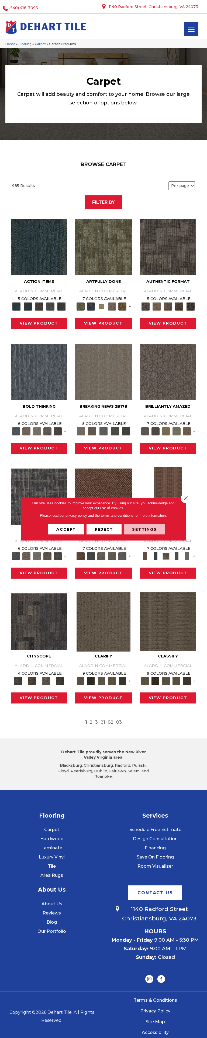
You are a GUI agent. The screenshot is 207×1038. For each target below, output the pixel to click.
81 (103, 722)
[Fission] (47, 431)
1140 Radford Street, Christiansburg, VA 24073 (153, 6)
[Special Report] (92, 431)
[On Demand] (115, 431)
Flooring (25, 44)
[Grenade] (26, 431)
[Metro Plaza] (112, 556)
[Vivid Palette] (122, 306)
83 (119, 722)
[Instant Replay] (103, 431)
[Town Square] (122, 556)
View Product (39, 323)
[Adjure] (122, 680)
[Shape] (39, 371)
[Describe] (101, 680)
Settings (144, 529)
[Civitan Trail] (32, 680)
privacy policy (76, 515)
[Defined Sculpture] (156, 306)
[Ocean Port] (28, 306)
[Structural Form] (190, 306)
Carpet (40, 44)
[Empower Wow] (176, 431)
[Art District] (101, 556)
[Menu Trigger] (191, 29)
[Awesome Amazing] (112, 306)
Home (10, 44)
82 (110, 722)
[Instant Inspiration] (186, 431)
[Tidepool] (39, 246)
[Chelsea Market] (103, 496)
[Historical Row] (60, 680)
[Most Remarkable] (91, 306)
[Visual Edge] (168, 246)
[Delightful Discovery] (103, 246)
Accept (66, 529)
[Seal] (57, 431)
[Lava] (37, 431)
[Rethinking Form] (179, 306)
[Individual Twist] (168, 306)
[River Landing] (91, 556)
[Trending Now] (103, 371)
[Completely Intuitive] (165, 431)
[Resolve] (103, 621)
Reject (104, 529)
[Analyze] (91, 680)
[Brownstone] (39, 306)
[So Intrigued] (168, 371)
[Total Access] (126, 431)
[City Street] (61, 306)
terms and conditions (117, 515)
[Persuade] (112, 680)
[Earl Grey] (50, 306)
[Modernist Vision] (101, 306)
